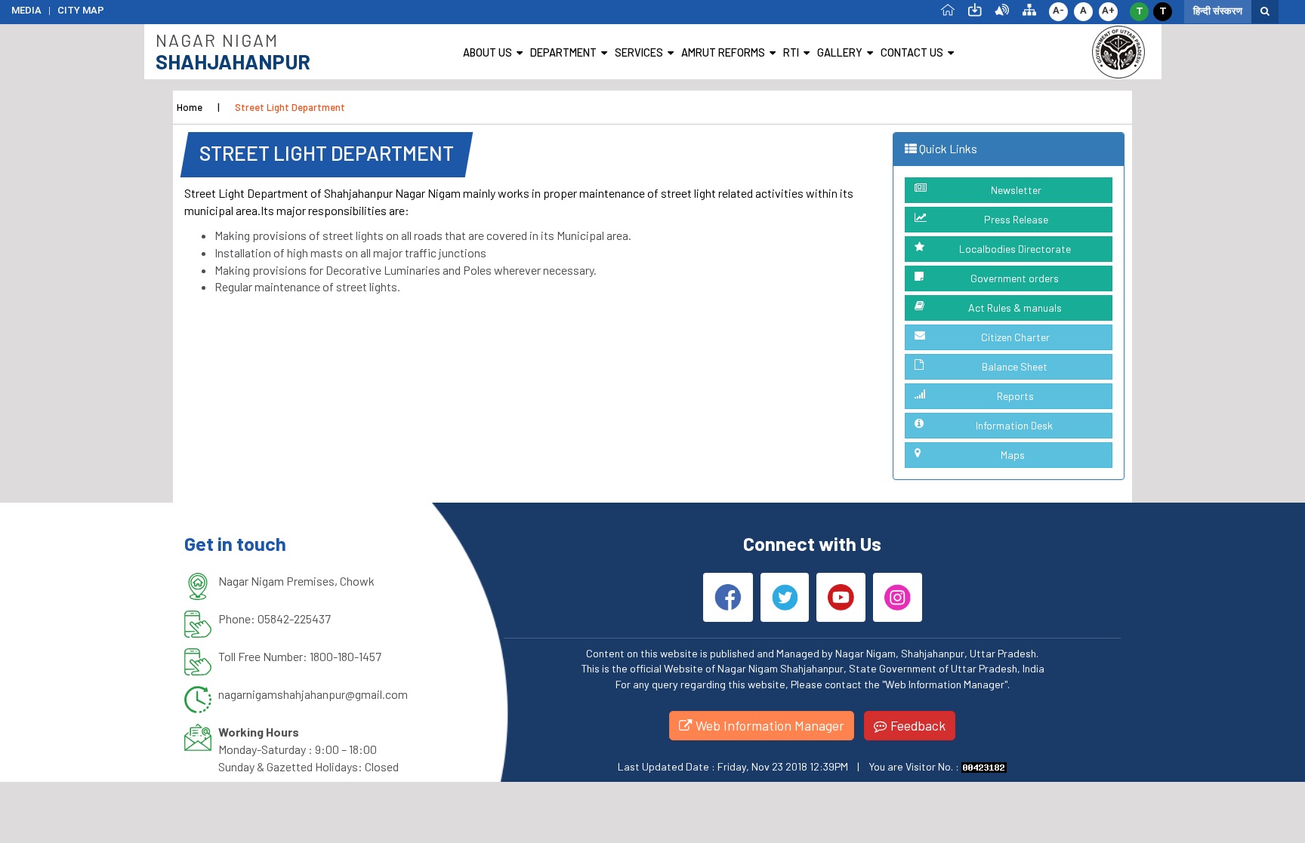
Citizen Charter (1015, 337)
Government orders (1014, 278)
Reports (1015, 395)
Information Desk (1014, 425)
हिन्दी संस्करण (1217, 11)
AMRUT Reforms (723, 52)
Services (639, 52)
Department (563, 52)
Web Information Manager (768, 725)
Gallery (839, 52)
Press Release (1016, 219)
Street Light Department (290, 107)
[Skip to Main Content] (975, 8)
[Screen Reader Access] (1002, 8)
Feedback (916, 725)
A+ (1108, 10)
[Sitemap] (1029, 8)
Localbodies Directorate (1015, 248)
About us (487, 52)
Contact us (912, 52)
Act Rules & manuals (1015, 307)
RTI (791, 52)
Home (189, 107)
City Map (80, 10)
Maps (1013, 454)
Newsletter (1016, 189)
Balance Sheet (1014, 366)
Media (26, 10)
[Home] (947, 8)
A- (1058, 10)
